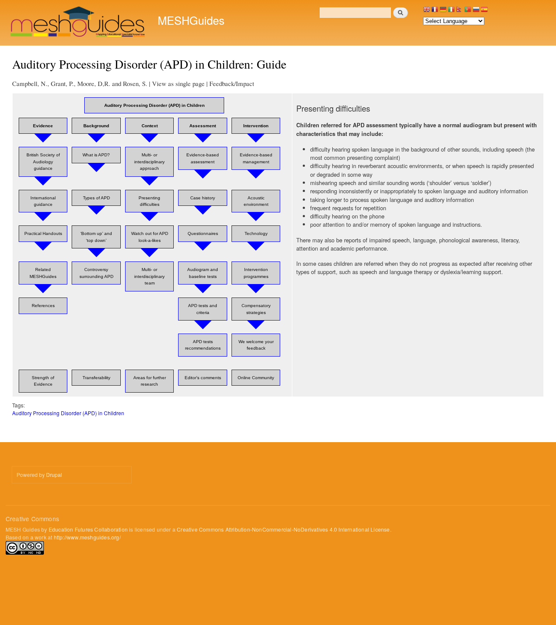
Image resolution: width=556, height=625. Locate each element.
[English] (426, 11)
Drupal (54, 474)
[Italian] (451, 11)
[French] (434, 11)
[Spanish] (484, 11)
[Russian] (476, 11)
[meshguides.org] (78, 23)
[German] (443, 11)
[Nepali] (459, 11)
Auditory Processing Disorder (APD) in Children (68, 413)
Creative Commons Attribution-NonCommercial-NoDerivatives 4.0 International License (283, 529)
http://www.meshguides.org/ (87, 537)
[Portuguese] (467, 11)
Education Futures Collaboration (88, 529)
